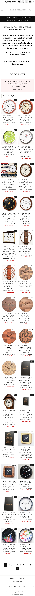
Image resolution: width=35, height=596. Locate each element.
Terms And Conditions (17, 578)
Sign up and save (17, 586)
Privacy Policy (17, 581)
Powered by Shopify (17, 594)
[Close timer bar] (33, 1)
